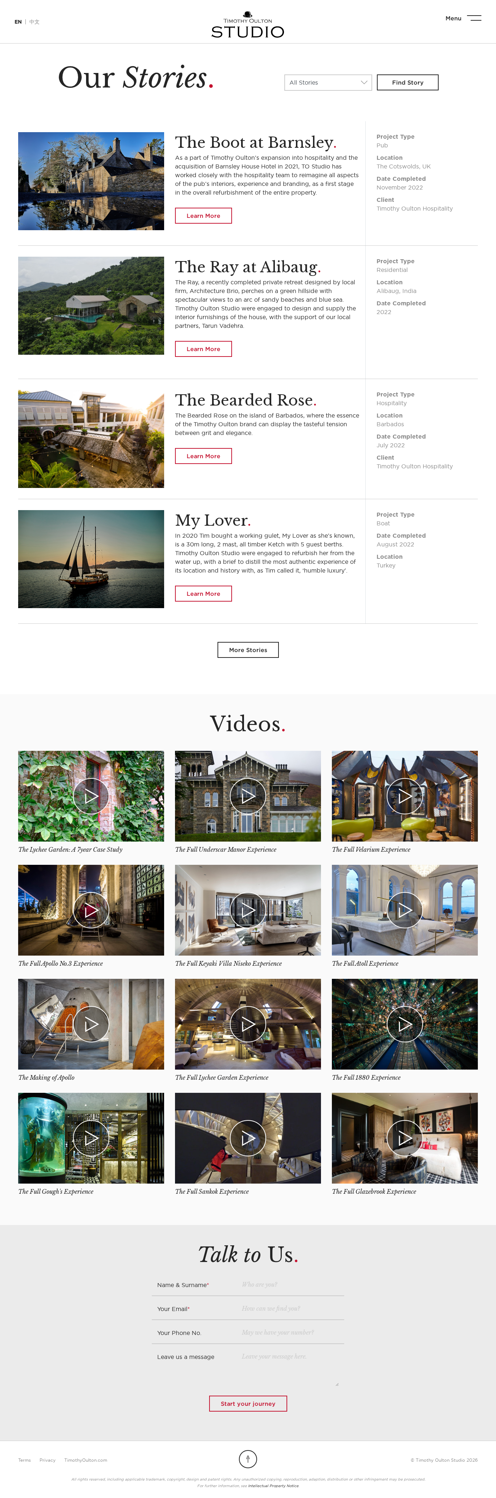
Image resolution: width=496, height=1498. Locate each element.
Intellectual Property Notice (273, 1486)
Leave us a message (185, 1357)
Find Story (408, 82)
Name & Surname (183, 1285)
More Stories (248, 650)
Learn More (203, 215)
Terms (24, 1460)
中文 (34, 21)
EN (18, 21)
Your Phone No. (179, 1333)
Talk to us (471, 1481)
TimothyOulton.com (85, 1460)
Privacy (48, 1460)
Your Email (173, 1309)
